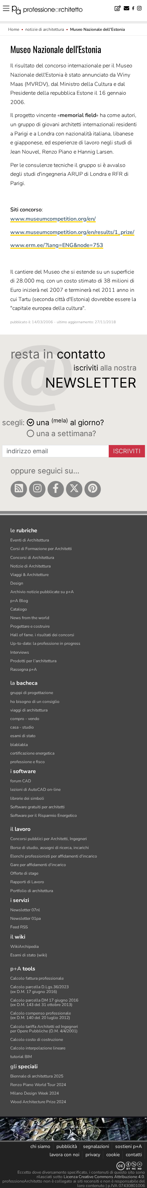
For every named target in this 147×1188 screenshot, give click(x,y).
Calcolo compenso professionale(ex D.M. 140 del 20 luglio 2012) (40, 1015)
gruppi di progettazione (31, 692)
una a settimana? (65, 433)
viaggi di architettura (29, 710)
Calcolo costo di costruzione (36, 1039)
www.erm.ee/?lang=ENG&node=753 (56, 245)
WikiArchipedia (24, 946)
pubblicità (66, 1146)
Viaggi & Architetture (29, 574)
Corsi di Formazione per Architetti (41, 548)
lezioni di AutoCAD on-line (35, 789)
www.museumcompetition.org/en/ (53, 219)
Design (16, 583)
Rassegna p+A (23, 669)
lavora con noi (64, 1154)
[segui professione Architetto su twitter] (74, 489)
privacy (92, 1154)
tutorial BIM (21, 1056)
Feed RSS (19, 927)
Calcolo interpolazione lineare (37, 1048)
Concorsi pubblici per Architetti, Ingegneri (48, 838)
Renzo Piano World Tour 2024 (38, 1084)
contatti (134, 1154)
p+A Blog (19, 600)
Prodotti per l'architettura (33, 661)
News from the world (29, 618)
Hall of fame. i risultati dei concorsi (42, 635)
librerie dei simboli (27, 798)
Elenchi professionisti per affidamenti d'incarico (53, 856)
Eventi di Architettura (29, 540)
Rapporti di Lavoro (27, 882)
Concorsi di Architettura (32, 557)
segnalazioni (96, 1146)
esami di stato (23, 736)
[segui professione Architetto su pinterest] (92, 489)
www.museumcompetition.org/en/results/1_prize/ (72, 232)
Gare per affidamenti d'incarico (38, 864)
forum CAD (20, 781)
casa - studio (22, 727)
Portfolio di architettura (31, 890)
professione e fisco (27, 762)
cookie (113, 1154)
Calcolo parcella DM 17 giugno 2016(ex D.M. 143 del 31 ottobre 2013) (44, 1002)
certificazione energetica (32, 753)
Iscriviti (127, 451)
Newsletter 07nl (25, 910)
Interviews (19, 652)
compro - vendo (24, 718)
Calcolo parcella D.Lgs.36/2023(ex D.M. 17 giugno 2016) (39, 989)
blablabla (19, 744)
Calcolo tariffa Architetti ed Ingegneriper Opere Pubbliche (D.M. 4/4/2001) (44, 1029)
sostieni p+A (128, 1146)
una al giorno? (70, 422)
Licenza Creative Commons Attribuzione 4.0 (104, 1176)
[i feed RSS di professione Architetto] (19, 489)
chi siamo (40, 1146)
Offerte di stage (24, 873)
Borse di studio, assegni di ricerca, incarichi (49, 847)
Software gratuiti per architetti (37, 807)
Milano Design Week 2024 (34, 1093)
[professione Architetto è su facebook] (56, 489)
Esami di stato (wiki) (28, 955)
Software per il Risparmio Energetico (43, 815)
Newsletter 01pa (25, 918)
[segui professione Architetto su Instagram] (37, 489)
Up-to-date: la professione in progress (45, 643)
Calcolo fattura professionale (37, 978)
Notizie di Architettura (30, 566)
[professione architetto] (51, 11)
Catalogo (18, 609)
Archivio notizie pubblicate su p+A (42, 592)
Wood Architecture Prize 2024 (38, 1102)
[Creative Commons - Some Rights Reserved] (73, 1166)
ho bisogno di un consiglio (34, 701)
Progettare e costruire (30, 626)
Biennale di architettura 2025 (36, 1076)
